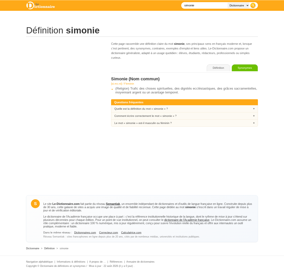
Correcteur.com (108, 232)
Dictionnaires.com (85, 232)
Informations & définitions (71, 261)
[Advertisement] (64, 69)
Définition (49, 248)
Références (116, 261)
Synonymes (245, 67)
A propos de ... (97, 261)
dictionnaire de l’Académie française (186, 219)
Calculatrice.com (131, 232)
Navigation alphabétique (39, 261)
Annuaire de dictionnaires (140, 261)
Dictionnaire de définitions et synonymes (63, 266)
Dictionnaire (32, 248)
